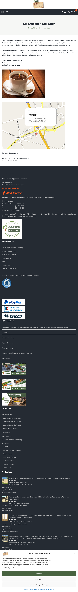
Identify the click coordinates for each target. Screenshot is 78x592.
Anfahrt (4, 333)
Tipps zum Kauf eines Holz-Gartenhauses (17, 353)
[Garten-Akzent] (39, 4)
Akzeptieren (38, 574)
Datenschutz (6, 258)
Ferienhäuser (6, 433)
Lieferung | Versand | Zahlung (12, 248)
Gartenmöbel (6, 436)
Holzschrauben (8, 461)
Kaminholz (7, 468)
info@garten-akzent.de (10, 189)
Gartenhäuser (7, 414)
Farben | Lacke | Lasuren (12, 450)
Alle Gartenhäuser (10, 429)
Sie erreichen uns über (10, 343)
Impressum (51, 589)
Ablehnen (39, 579)
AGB (3, 261)
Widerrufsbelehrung (9, 251)
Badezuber (6, 443)
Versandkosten (9, 490)
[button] (75, 554)
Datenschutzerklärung (40, 589)
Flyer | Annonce (7, 348)
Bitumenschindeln (9, 457)
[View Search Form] (62, 12)
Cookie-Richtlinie (28, 589)
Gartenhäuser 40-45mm (12, 422)
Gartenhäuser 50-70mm (12, 425)
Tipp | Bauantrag (8, 338)
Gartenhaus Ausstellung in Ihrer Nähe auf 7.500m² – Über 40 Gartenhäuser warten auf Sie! (35, 328)
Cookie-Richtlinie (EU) (10, 268)
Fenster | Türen (8, 464)
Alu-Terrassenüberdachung (12, 440)
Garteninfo (6, 358)
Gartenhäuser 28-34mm (12, 418)
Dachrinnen (7, 454)
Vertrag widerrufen (9, 255)
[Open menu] (65, 11)
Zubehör (5, 447)
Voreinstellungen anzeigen (39, 585)
